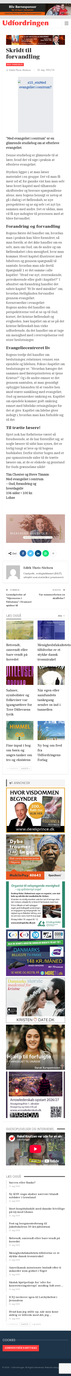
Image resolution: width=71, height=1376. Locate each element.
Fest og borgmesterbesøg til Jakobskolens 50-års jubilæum (29, 1225)
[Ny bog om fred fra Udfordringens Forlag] (51, 730)
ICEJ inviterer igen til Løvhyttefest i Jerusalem (33, 1298)
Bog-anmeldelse (15, 64)
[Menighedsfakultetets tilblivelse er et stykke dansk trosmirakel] (51, 630)
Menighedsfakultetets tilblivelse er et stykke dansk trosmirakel (34, 1254)
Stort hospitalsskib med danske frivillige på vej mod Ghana (37, 1210)
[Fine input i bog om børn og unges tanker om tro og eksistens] (19, 730)
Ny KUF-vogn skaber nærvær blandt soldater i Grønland (33, 1195)
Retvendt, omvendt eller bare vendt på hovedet (34, 1239)
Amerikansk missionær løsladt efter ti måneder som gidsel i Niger (35, 1269)
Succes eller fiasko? (22, 1183)
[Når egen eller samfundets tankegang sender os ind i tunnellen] (51, 675)
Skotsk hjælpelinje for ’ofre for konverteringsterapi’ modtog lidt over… (36, 1284)
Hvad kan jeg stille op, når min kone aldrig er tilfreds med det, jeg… (33, 1313)
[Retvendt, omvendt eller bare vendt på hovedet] (19, 630)
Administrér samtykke (21, 1348)
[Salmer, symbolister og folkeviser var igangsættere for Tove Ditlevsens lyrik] (19, 675)
